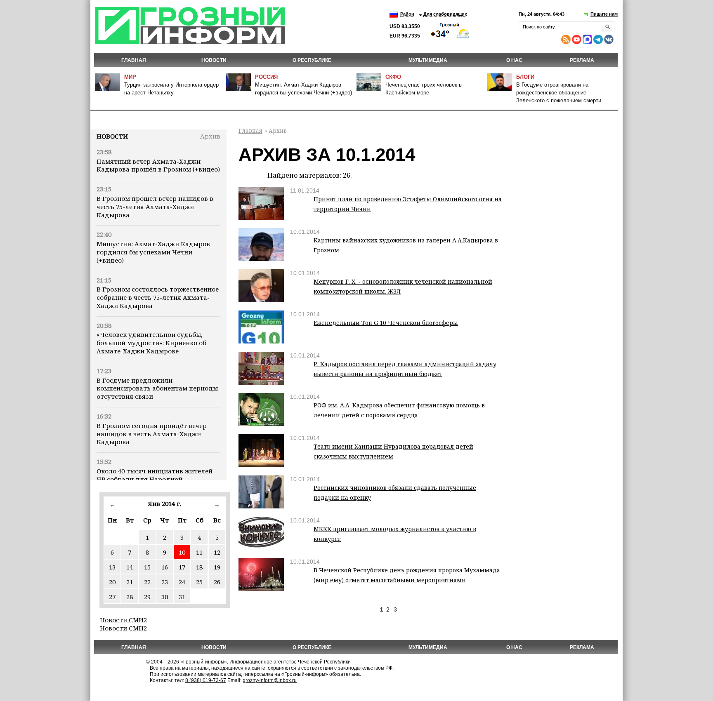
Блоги (525, 77)
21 (129, 582)
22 (147, 582)
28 (129, 597)
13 (112, 567)
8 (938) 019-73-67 (205, 680)
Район (407, 14)
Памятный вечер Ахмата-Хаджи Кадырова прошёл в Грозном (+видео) (158, 165)
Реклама (582, 60)
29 (147, 597)
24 (182, 582)
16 (164, 567)
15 (147, 567)
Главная (133, 60)
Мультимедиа (427, 60)
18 (199, 567)
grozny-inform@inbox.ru (270, 680)
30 (164, 597)
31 (182, 597)
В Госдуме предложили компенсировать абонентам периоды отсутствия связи (157, 388)
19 (217, 567)
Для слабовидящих (445, 14)
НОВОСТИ (214, 60)
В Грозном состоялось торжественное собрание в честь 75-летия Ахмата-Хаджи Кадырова (158, 297)
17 (182, 567)
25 (199, 582)
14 (129, 567)
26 (217, 582)
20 (112, 582)
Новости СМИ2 (123, 620)
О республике (312, 60)
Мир (130, 77)
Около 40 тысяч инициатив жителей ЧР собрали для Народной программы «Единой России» (154, 479)
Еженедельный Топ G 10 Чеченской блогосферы (386, 323)
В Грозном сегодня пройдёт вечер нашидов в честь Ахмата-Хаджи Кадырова (152, 433)
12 (217, 552)
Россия (266, 77)
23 (164, 582)
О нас (514, 60)
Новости (112, 136)
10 (182, 552)
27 (112, 597)
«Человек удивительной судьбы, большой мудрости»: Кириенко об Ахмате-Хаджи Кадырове (151, 342)
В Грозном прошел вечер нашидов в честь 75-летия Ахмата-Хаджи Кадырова (155, 206)
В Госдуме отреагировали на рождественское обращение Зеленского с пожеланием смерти (558, 93)
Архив (210, 136)
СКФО (393, 77)
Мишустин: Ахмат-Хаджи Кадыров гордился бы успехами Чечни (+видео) (153, 252)
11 (199, 552)
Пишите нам (604, 14)
